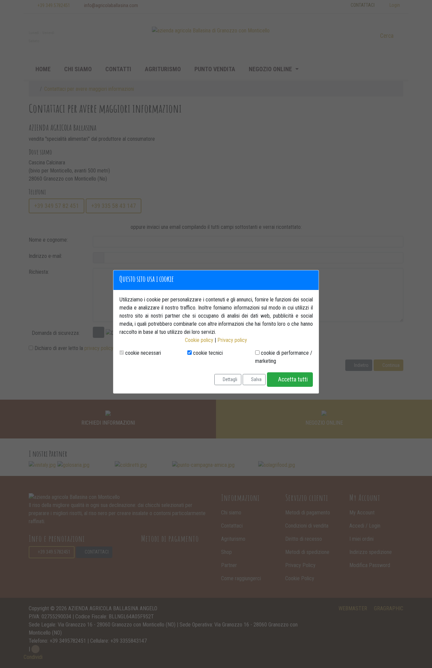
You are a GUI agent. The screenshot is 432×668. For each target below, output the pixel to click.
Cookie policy (199, 340)
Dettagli (229, 379)
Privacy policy (232, 340)
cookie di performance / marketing (283, 357)
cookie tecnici (207, 353)
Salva (256, 379)
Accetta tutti (292, 379)
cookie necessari (142, 353)
